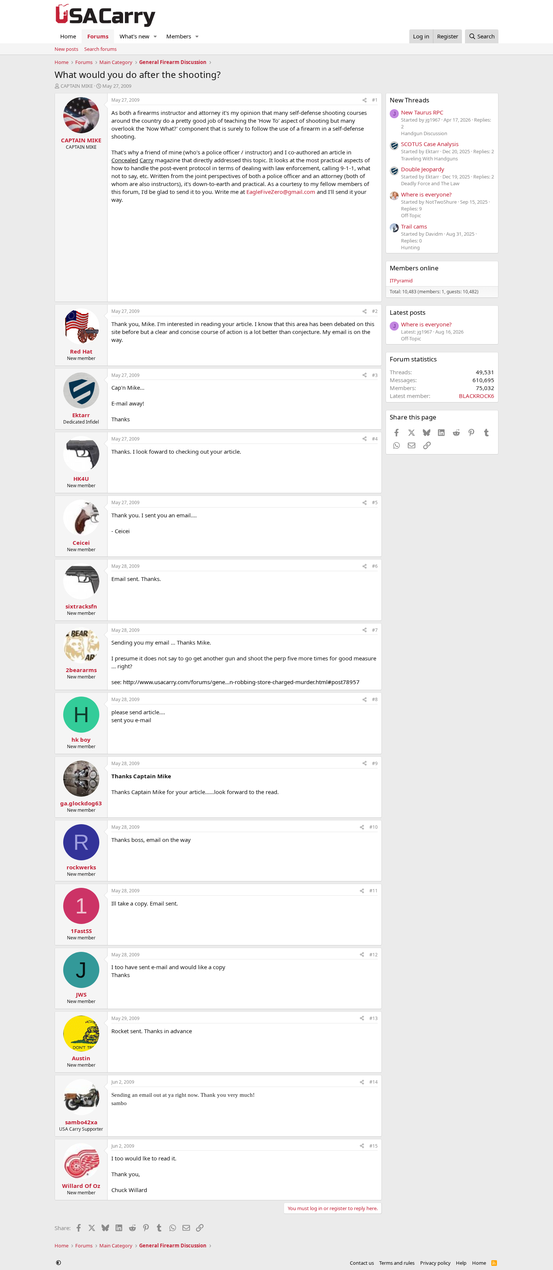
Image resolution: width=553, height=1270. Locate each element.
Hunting (410, 247)
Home (68, 36)
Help (461, 1262)
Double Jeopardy (422, 169)
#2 (375, 311)
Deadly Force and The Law (430, 183)
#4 (375, 439)
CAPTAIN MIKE (77, 85)
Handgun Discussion (424, 133)
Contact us (362, 1262)
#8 (375, 699)
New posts (66, 49)
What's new (134, 36)
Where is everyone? (426, 194)
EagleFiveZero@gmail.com (280, 191)
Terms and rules (397, 1262)
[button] (155, 36)
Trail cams (414, 226)
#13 (373, 1018)
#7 (375, 630)
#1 (375, 100)
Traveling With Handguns (429, 158)
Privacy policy (435, 1262)
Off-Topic (411, 215)
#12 (373, 954)
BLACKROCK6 (476, 395)
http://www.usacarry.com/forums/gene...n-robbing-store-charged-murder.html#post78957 (241, 682)
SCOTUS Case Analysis (430, 144)
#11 (373, 890)
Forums (97, 36)
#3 (375, 375)
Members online (414, 268)
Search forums (100, 49)
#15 (373, 1146)
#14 (373, 1082)
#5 (375, 502)
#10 (373, 827)
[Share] (364, 100)
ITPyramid (401, 280)
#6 (375, 566)
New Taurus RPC (422, 112)
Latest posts (407, 312)
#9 (375, 763)
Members (178, 36)
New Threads (409, 100)
